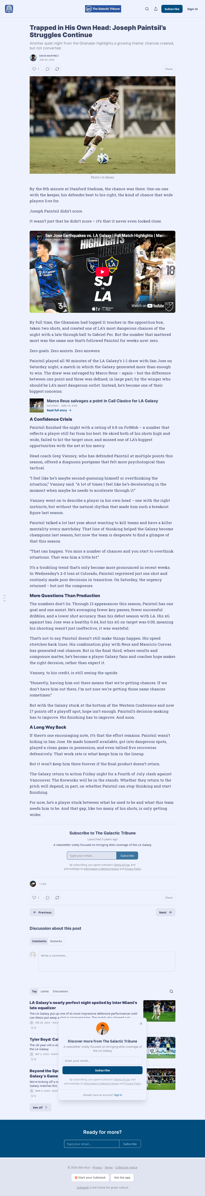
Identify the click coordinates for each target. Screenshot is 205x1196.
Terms (109, 1167)
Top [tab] (34, 991)
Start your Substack (92, 1177)
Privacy (97, 1167)
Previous (44, 912)
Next (163, 912)
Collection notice (126, 1167)
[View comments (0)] (48, 69)
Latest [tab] (45, 991)
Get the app (122, 1177)
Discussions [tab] (60, 991)
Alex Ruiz (52, 405)
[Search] (147, 9)
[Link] (24, 419)
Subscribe (172, 9)
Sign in (192, 9)
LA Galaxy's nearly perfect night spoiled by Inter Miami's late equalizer (83, 1005)
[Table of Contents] (4, 598)
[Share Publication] (156, 9)
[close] (141, 1023)
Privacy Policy (133, 1083)
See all (38, 1107)
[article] (102, 1015)
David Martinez (49, 55)
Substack (83, 1187)
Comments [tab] (39, 941)
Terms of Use (122, 1079)
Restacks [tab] (56, 941)
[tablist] (47, 941)
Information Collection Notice (101, 1083)
